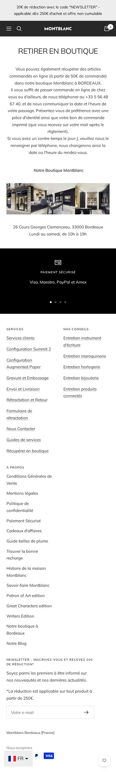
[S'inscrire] (86, 712)
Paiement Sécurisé (23, 520)
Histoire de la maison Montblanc (26, 572)
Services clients (20, 338)
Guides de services (23, 439)
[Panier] (107, 28)
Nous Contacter (20, 428)
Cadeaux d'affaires (24, 530)
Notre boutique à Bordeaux (22, 629)
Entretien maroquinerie (84, 356)
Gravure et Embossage (27, 377)
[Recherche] (19, 28)
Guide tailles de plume (27, 541)
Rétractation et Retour (26, 399)
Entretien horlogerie (81, 366)
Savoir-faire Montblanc (27, 585)
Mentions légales (22, 493)
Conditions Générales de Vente (29, 480)
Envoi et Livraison (23, 389)
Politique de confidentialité (19, 507)
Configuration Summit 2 (28, 349)
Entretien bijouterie (81, 377)
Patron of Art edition (25, 595)
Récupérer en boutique (27, 450)
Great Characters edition (29, 605)
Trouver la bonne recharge (22, 555)
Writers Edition (20, 616)
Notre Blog (16, 643)
